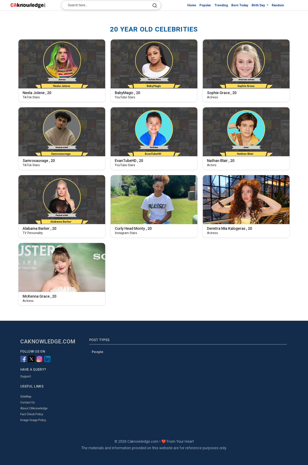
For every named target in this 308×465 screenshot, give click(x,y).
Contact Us (27, 402)
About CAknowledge (34, 408)
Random (278, 5)
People (97, 352)
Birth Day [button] (259, 5)
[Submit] (154, 5)
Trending (221, 5)
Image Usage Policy (33, 420)
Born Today (239, 5)
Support (25, 376)
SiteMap (25, 396)
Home (191, 5)
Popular (205, 5)
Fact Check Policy (31, 414)
